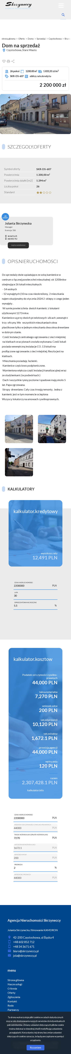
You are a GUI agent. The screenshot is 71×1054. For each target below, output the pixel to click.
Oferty (11, 992)
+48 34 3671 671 (24, 946)
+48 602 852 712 (24, 942)
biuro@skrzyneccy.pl (26, 951)
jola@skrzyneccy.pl (25, 955)
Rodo (11, 1005)
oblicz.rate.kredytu (40, 76)
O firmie (12, 988)
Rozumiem (35, 1047)
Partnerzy (13, 1009)
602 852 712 (12, 239)
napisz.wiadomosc (18, 245)
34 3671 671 (12, 236)
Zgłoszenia (14, 997)
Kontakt (12, 1001)
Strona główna (16, 980)
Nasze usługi (15, 984)
